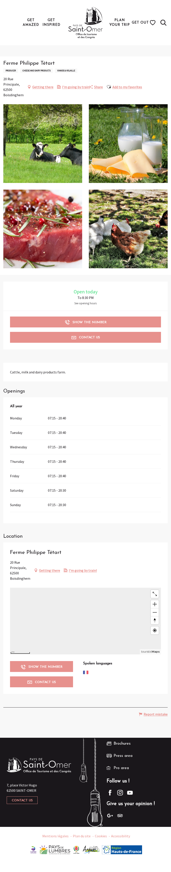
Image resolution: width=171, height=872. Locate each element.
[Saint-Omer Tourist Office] (85, 23)
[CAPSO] (33, 849)
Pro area (121, 768)
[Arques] (91, 849)
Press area (123, 756)
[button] (163, 23)
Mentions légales (55, 836)
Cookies (101, 836)
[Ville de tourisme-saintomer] (76, 849)
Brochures (122, 744)
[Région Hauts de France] (122, 849)
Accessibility (120, 836)
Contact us (22, 800)
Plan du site (82, 836)
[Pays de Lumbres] (55, 849)
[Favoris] (153, 22)
